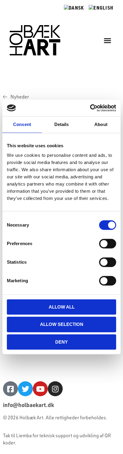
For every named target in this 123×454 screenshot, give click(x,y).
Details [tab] (61, 124)
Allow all (62, 306)
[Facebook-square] (10, 388)
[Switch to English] (101, 8)
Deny (61, 341)
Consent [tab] (22, 124)
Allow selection (61, 324)
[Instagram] (55, 388)
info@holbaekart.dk (28, 405)
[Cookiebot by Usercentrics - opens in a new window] (90, 108)
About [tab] (100, 124)
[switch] (107, 243)
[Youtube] (40, 388)
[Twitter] (25, 388)
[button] (107, 40)
